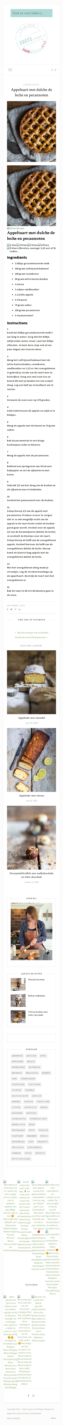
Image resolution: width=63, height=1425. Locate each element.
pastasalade (18, 1130)
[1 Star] (12, 245)
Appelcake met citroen (31, 795)
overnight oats (38, 1119)
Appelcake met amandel (31, 718)
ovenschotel (19, 1119)
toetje (28, 1153)
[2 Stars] (22, 245)
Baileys (31, 1061)
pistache (43, 1130)
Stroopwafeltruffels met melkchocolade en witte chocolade (31, 875)
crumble (29, 1090)
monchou (31, 1113)
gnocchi (36, 1096)
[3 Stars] (32, 245)
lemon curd (43, 1101)
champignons (28, 1078)
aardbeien (17, 1056)
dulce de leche (20, 1096)
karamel (16, 1101)
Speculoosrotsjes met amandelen (32, 632)
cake (14, 1078)
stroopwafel (34, 1147)
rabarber (32, 1136)
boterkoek (34, 1067)
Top (53, 1418)
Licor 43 (16, 1107)
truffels (40, 1153)
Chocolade (34, 1084)
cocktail (17, 1090)
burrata (46, 1073)
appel (43, 1056)
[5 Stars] (12, 248)
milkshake (17, 1113)
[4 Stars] (43, 245)
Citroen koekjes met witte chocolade (38, 1013)
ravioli (44, 1136)
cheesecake (18, 1084)
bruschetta (32, 1073)
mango (44, 1107)
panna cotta (18, 1124)
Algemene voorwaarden (18, 1413)
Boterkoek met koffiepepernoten (30, 637)
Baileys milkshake (36, 995)
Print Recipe (16, 228)
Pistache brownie (36, 979)
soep (31, 1141)
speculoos (18, 1147)
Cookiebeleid (35, 1413)
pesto (32, 1130)
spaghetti (42, 1141)
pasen (32, 1124)
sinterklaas (18, 1141)
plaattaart (17, 1136)
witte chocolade (21, 1159)
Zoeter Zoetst (31, 84)
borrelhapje (18, 1067)
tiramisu (16, 1153)
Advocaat (31, 1056)
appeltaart (17, 1061)
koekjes (28, 1101)
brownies (17, 1073)
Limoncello (30, 1107)
